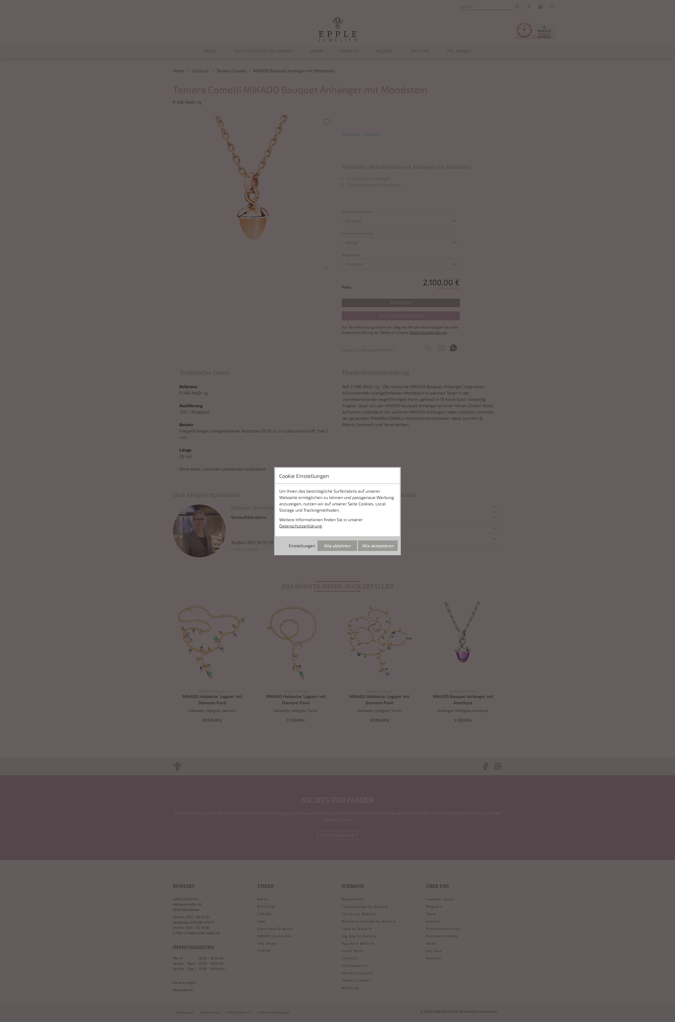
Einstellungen (302, 545)
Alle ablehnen (337, 545)
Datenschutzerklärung (300, 525)
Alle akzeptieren (378, 545)
